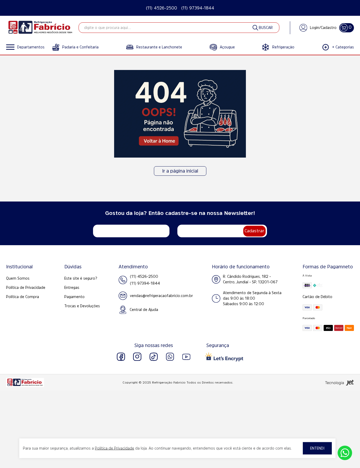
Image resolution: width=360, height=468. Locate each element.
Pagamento (74, 297)
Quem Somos (18, 278)
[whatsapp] (170, 357)
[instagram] (137, 357)
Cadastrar (254, 231)
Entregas (71, 287)
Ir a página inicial (180, 171)
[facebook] (121, 357)
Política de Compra (22, 297)
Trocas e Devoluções (82, 306)
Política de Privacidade (25, 287)
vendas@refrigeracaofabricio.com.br (161, 296)
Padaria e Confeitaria (80, 47)
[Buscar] (262, 27)
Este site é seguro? (80, 278)
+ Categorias (343, 47)
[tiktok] (153, 357)
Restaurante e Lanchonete (159, 47)
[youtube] (186, 357)
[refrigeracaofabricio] (40, 28)
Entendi (317, 448)
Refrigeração (283, 47)
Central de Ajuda (144, 309)
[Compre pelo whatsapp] (345, 453)
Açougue (227, 47)
